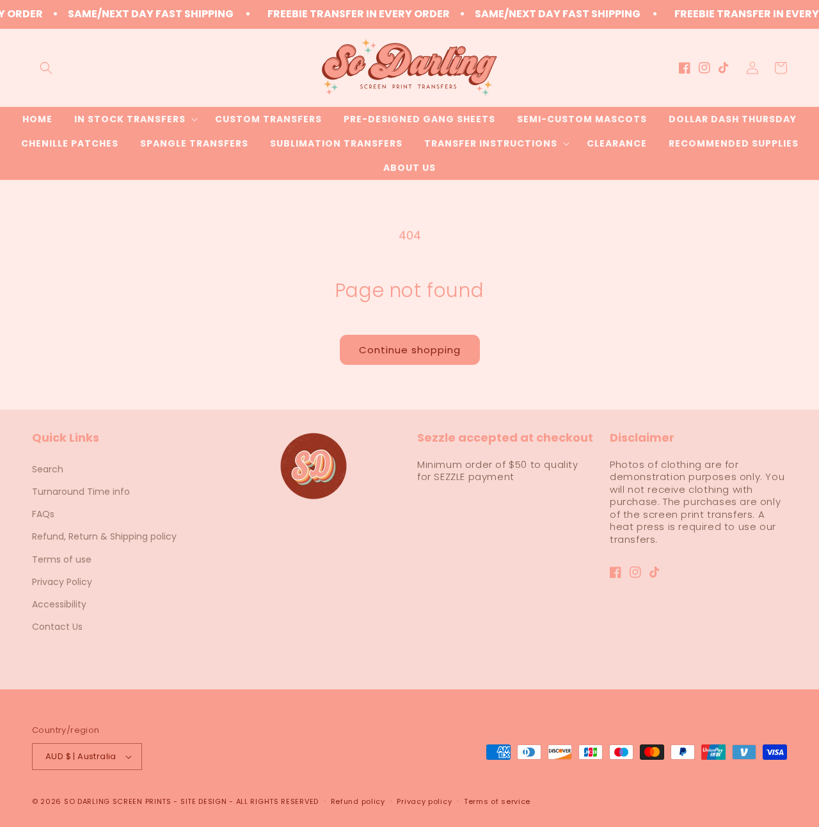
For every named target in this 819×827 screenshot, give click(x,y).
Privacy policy (424, 801)
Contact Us (57, 626)
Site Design (203, 801)
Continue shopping (410, 350)
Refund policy (358, 801)
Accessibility (59, 604)
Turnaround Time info (81, 491)
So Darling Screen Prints (117, 801)
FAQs (43, 514)
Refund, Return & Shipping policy (104, 536)
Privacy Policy (62, 581)
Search (47, 469)
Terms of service (497, 801)
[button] (46, 68)
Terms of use (61, 559)
